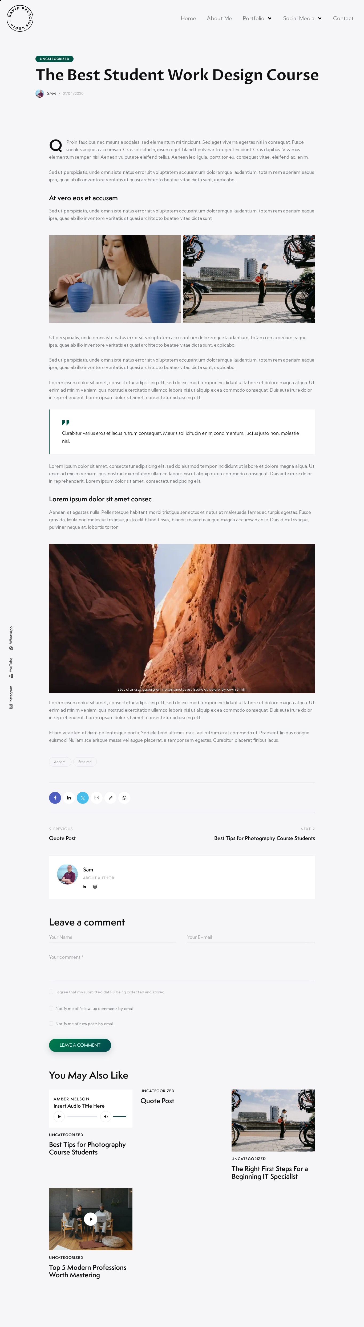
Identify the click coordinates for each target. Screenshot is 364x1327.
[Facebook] (55, 798)
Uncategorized (54, 59)
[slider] (120, 1116)
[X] (83, 798)
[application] (91, 1116)
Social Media (298, 18)
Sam (88, 869)
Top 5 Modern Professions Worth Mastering (87, 1271)
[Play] (59, 1116)
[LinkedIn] (69, 798)
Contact (343, 18)
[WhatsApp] (124, 798)
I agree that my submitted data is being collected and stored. (110, 992)
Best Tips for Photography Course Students (87, 1148)
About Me (219, 18)
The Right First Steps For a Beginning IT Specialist (270, 1172)
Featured (85, 761)
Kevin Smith (236, 689)
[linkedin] (84, 887)
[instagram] (95, 887)
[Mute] (105, 1116)
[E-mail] (97, 798)
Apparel (60, 761)
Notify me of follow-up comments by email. (95, 1008)
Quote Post (157, 1101)
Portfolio (253, 18)
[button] (110, 798)
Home (188, 18)
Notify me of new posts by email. (85, 1023)
